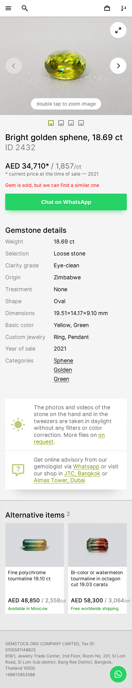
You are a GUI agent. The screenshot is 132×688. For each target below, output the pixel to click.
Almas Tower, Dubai (59, 480)
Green (61, 379)
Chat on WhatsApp (66, 202)
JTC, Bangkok (82, 473)
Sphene (63, 360)
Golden (63, 369)
